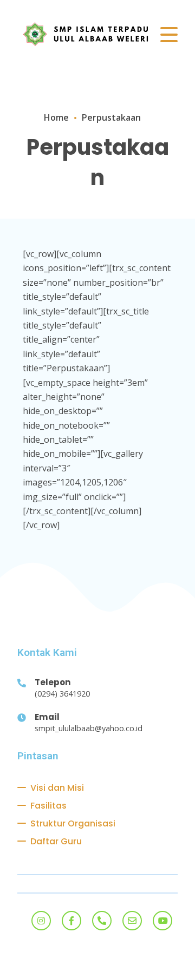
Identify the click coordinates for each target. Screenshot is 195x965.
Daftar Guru (56, 841)
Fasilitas (48, 805)
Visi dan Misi (57, 788)
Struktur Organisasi (72, 823)
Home (56, 117)
